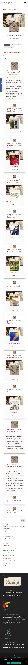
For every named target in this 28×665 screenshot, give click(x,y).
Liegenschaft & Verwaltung (15, 110)
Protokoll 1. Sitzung (7, 563)
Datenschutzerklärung (16, 663)
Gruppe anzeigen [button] (14, 133)
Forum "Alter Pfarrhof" (15, 431)
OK (8, 663)
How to (19, 429)
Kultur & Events (12, 145)
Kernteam (11, 357)
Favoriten (20, 44)
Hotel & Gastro (10, 74)
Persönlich (6, 44)
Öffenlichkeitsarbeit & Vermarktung (14, 201)
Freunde (6, 47)
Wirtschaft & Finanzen (14, 322)
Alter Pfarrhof (9, 70)
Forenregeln (9, 466)
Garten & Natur (12, 251)
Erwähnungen (14, 44)
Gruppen (12, 47)
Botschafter (12, 391)
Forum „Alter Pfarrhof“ (8, 536)
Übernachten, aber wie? (9, 560)
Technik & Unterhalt (14, 216)
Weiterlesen (10, 98)
